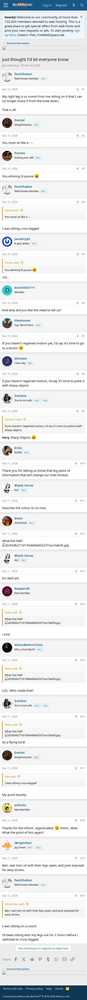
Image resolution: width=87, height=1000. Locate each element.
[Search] (82, 5)
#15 (82, 660)
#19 (82, 858)
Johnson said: (13, 419)
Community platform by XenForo (36, 996)
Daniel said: (12, 210)
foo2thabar (12, 65)
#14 (82, 604)
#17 (82, 768)
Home (59, 989)
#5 (83, 254)
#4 (83, 202)
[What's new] (73, 5)
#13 (82, 571)
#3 (83, 168)
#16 (82, 716)
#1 (83, 89)
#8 (83, 374)
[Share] (77, 89)
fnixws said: (12, 262)
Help (49, 989)
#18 (82, 820)
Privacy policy (34, 989)
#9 (83, 411)
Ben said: (10, 776)
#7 (83, 336)
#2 (83, 135)
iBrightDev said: (14, 904)
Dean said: (11, 612)
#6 (83, 303)
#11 (82, 501)
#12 (82, 533)
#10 (82, 463)
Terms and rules (13, 989)
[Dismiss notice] (81, 17)
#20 (82, 896)
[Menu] (6, 5)
